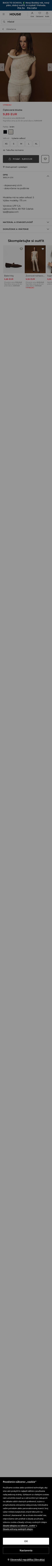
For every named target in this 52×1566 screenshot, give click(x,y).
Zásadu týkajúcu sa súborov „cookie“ (19, 1525)
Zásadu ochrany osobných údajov (18, 1529)
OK (26, 1541)
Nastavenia (26, 1550)
